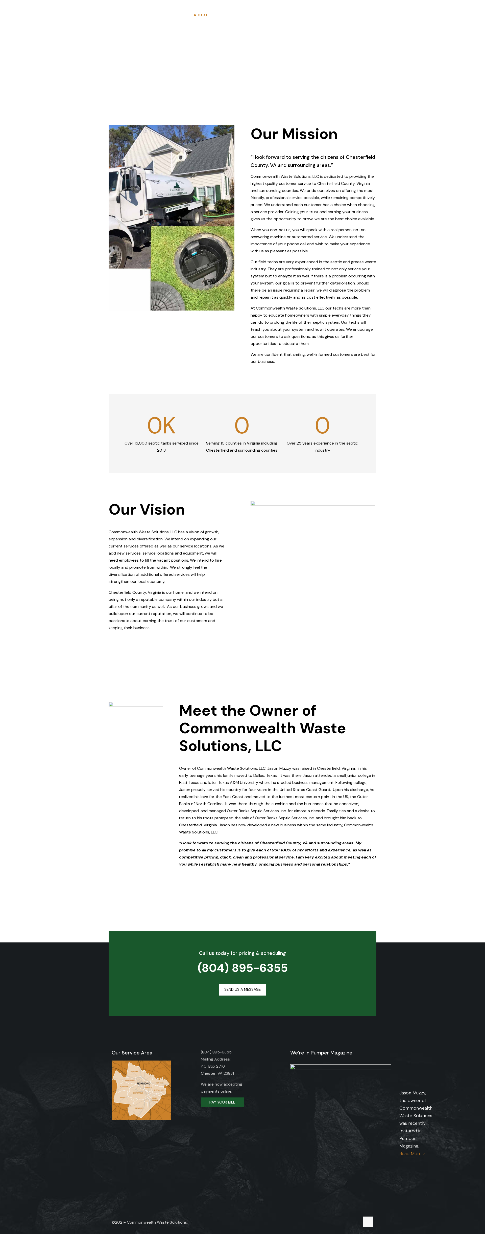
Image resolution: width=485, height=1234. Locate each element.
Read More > (412, 1154)
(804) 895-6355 (243, 967)
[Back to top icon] (368, 1222)
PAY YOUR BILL (222, 1102)
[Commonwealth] (23, 15)
